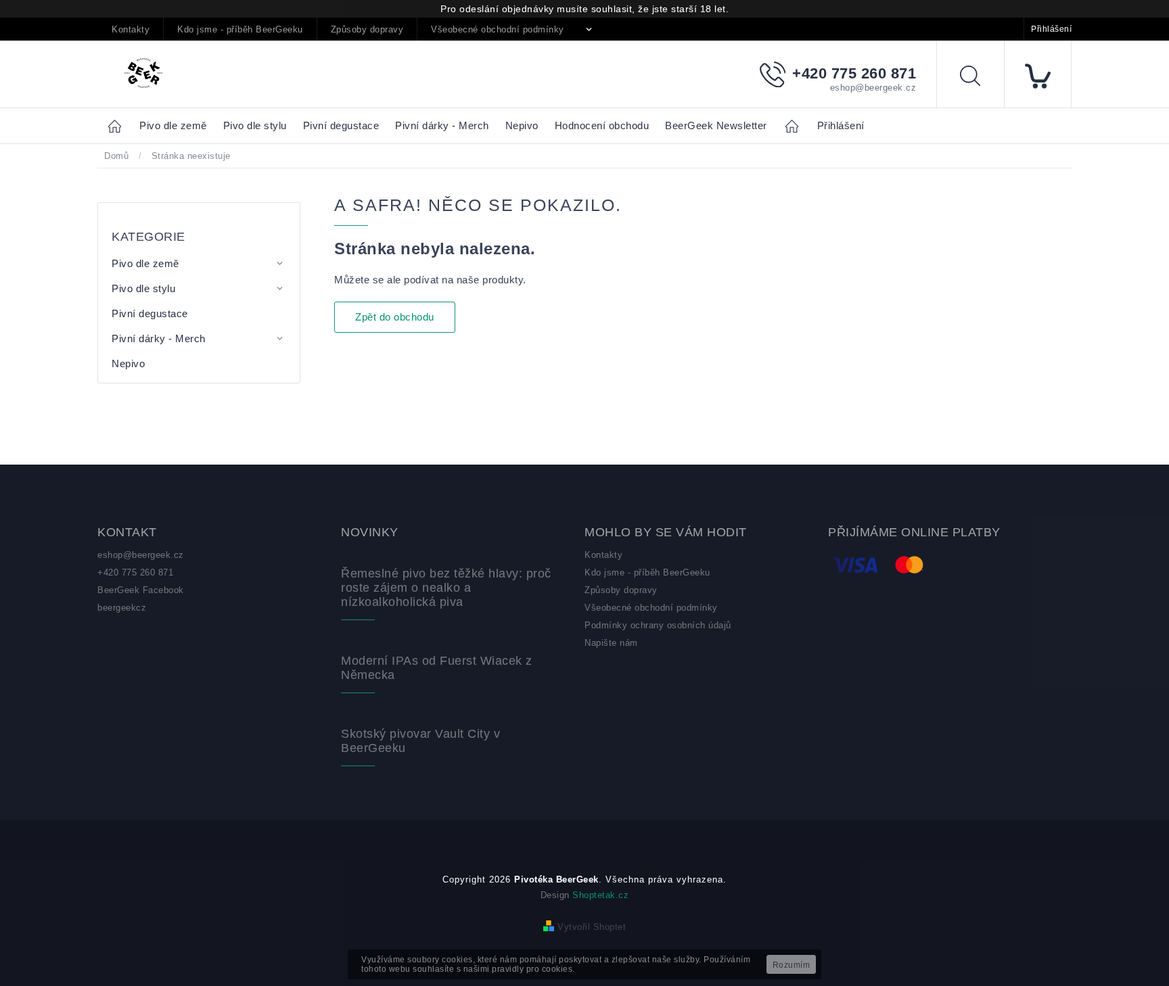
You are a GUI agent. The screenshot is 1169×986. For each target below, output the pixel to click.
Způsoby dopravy (367, 29)
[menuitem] (173, 126)
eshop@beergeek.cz (140, 555)
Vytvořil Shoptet (591, 927)
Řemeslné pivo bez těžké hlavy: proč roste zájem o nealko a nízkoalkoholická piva (446, 588)
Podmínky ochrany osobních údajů (657, 625)
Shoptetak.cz (600, 895)
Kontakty (131, 29)
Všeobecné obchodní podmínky (497, 29)
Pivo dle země (145, 263)
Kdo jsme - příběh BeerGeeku (240, 29)
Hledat (980, 78)
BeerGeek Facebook (140, 590)
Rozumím (791, 965)
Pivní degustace (150, 313)
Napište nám (611, 643)
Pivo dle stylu (143, 288)
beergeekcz (121, 608)
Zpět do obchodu (394, 317)
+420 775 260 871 (135, 572)
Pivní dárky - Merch (159, 338)
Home (118, 125)
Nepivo (128, 363)
